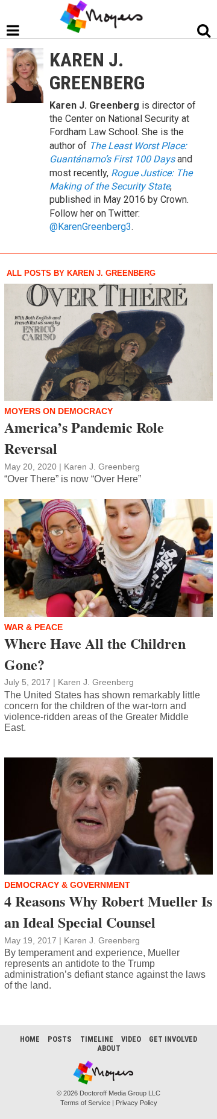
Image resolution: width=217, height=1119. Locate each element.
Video (131, 1039)
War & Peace (33, 627)
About (109, 1048)
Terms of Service (85, 1102)
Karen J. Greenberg (102, 466)
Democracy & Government (67, 885)
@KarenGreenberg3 (90, 226)
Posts (60, 1039)
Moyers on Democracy (58, 411)
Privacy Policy (136, 1102)
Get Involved (173, 1039)
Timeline (96, 1039)
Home (30, 1039)
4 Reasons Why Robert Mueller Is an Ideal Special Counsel (108, 911)
